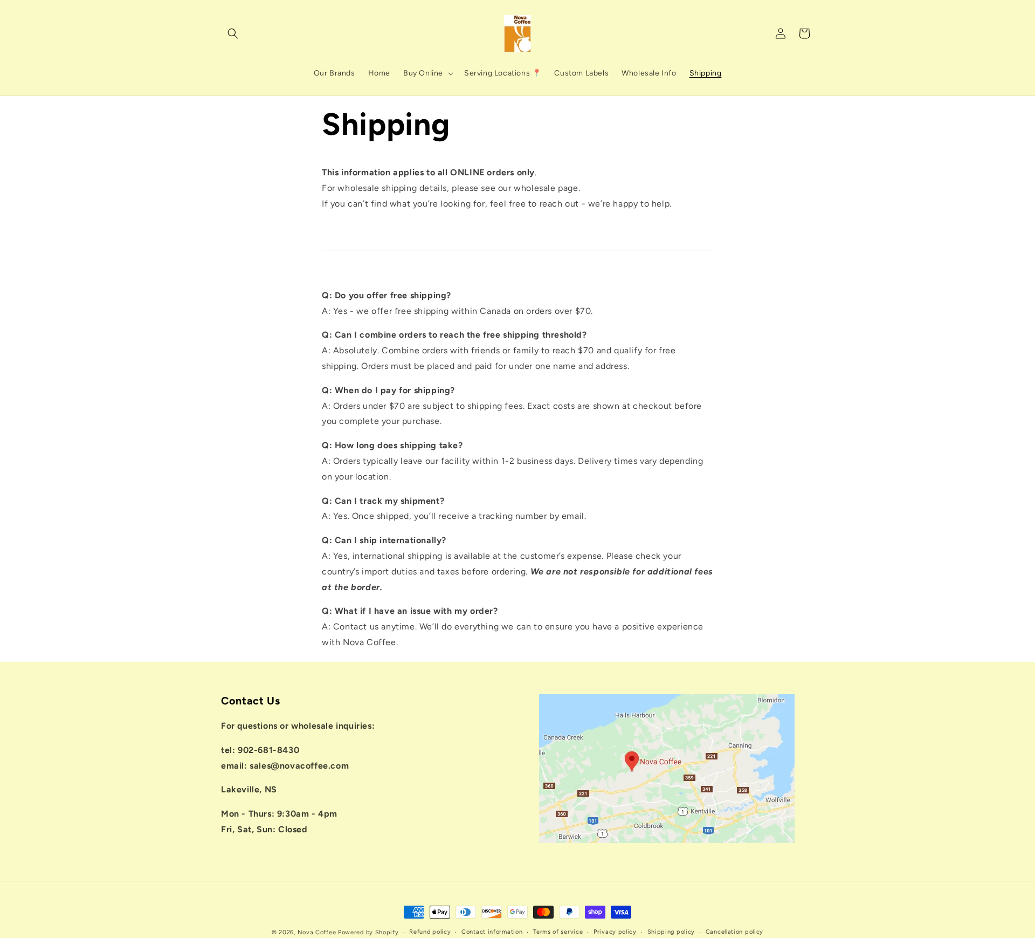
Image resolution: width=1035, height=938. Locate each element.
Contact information (491, 931)
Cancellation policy (734, 931)
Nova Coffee (317, 932)
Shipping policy (671, 931)
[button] (233, 33)
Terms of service (558, 931)
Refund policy (430, 931)
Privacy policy (615, 931)
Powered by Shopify (368, 932)
